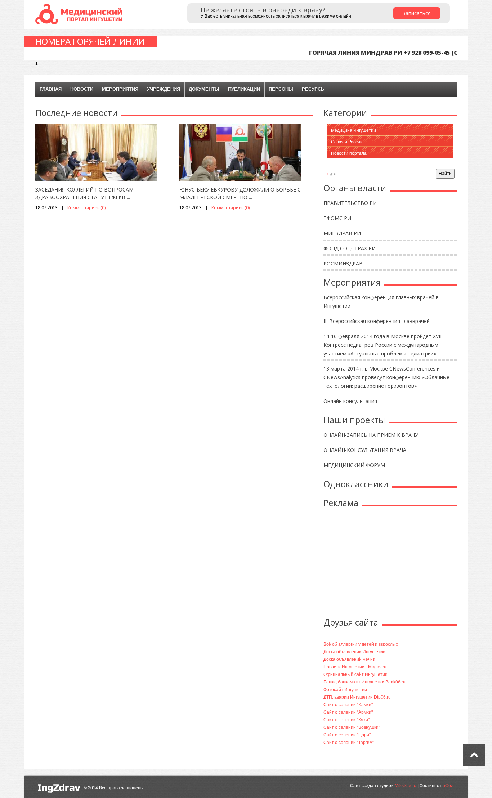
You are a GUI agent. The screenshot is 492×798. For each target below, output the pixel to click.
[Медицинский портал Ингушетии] (80, 13)
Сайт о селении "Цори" (347, 735)
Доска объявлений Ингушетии (354, 651)
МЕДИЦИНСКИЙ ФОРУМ (354, 465)
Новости (81, 89)
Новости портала (349, 153)
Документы (204, 89)
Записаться (417, 13)
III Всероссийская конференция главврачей (376, 321)
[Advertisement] (390, 564)
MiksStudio (405, 785)
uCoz (448, 785)
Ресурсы (314, 89)
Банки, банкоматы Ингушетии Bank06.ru (364, 682)
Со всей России (347, 141)
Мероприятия (120, 89)
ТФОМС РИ (337, 218)
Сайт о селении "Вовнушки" (351, 727)
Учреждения (163, 89)
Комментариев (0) (86, 208)
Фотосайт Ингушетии (345, 689)
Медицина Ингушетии (353, 130)
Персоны (281, 89)
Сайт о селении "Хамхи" (348, 704)
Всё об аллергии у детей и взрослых (360, 644)
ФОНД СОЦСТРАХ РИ (349, 248)
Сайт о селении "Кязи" (346, 719)
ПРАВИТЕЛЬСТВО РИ (350, 203)
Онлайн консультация (350, 401)
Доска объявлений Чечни (349, 659)
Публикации (244, 89)
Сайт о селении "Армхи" (348, 712)
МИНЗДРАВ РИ (342, 233)
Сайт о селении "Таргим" (348, 742)
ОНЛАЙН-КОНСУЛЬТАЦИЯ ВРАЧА (364, 450)
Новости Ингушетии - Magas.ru (354, 666)
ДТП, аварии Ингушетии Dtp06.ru (357, 697)
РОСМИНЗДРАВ (343, 263)
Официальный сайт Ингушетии (355, 674)
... (128, 197)
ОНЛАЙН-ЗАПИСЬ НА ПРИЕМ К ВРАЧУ (370, 434)
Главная (51, 89)
